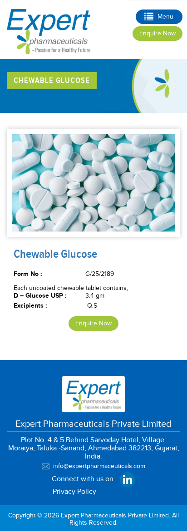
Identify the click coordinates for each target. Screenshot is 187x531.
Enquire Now (157, 33)
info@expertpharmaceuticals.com (99, 466)
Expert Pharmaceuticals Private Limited (115, 515)
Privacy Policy (74, 492)
